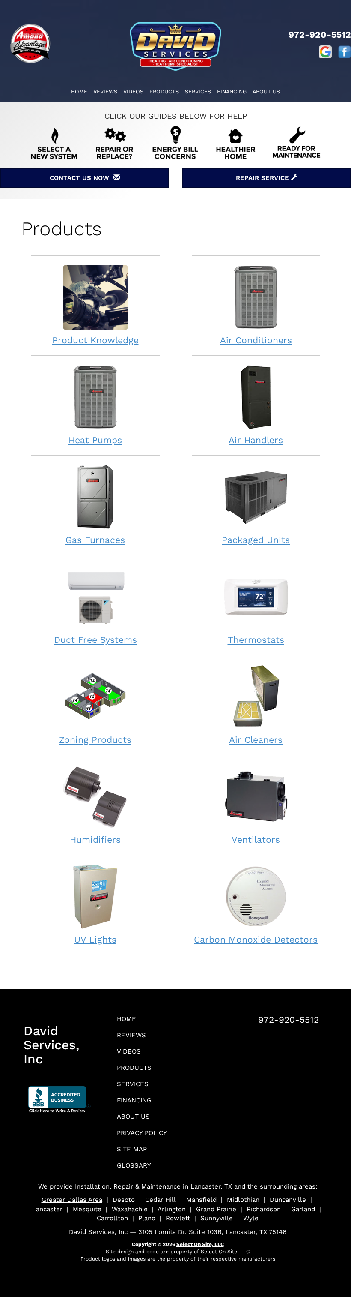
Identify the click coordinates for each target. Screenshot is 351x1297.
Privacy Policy (142, 1133)
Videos (133, 91)
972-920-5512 (288, 1019)
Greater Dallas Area (72, 1200)
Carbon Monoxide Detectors (256, 939)
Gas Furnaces (95, 539)
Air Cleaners (256, 739)
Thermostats (256, 639)
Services (198, 91)
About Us (266, 91)
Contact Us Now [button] (81, 178)
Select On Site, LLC (200, 1244)
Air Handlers (256, 440)
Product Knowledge (95, 340)
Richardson (264, 1209)
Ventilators (256, 839)
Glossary (134, 1165)
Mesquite (87, 1209)
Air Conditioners (256, 340)
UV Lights (95, 939)
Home (79, 91)
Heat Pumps (95, 440)
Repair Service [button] (263, 178)
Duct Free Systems (95, 639)
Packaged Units (256, 539)
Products (164, 91)
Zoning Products (95, 739)
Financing (232, 91)
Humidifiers (95, 839)
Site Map (132, 1149)
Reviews (105, 91)
